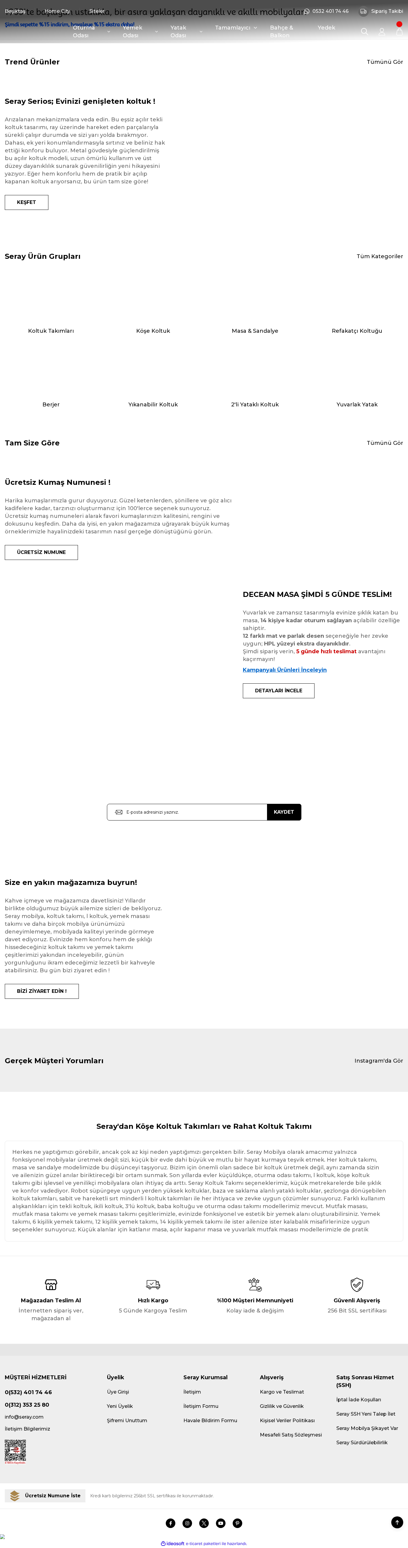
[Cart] (399, 31)
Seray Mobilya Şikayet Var (367, 1428)
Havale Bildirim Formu (210, 1420)
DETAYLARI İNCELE (278, 690)
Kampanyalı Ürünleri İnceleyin (285, 670)
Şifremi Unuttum (127, 1420)
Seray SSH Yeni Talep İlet (365, 1414)
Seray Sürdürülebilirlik (362, 1442)
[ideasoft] (173, 1544)
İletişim (192, 1392)
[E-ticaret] (203, 1543)
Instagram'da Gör (379, 1061)
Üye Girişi (118, 1392)
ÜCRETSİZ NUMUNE (41, 552)
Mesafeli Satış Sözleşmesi (291, 1435)
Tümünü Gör (385, 62)
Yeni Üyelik (120, 1406)
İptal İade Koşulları (358, 1400)
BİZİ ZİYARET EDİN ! (42, 991)
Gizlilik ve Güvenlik (282, 1406)
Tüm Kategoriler (380, 256)
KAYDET (284, 812)
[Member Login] (382, 31)
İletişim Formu (200, 1406)
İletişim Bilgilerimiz (27, 1429)
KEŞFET (26, 202)
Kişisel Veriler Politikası (287, 1420)
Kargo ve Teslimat (282, 1392)
